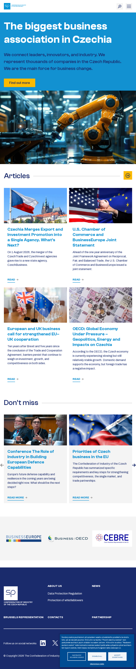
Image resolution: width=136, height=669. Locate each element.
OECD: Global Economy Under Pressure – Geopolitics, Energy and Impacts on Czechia (96, 336)
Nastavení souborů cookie (77, 656)
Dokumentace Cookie (97, 664)
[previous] (2, 465)
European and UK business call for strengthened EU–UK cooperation (33, 334)
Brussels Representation (23, 617)
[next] (134, 465)
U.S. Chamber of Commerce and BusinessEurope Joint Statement (95, 237)
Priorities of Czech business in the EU (91, 454)
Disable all (97, 656)
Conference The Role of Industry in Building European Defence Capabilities (30, 459)
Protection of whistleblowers (65, 600)
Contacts (55, 617)
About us (55, 586)
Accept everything (117, 656)
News (96, 586)
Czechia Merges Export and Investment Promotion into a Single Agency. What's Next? (35, 237)
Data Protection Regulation (65, 593)
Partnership (102, 617)
